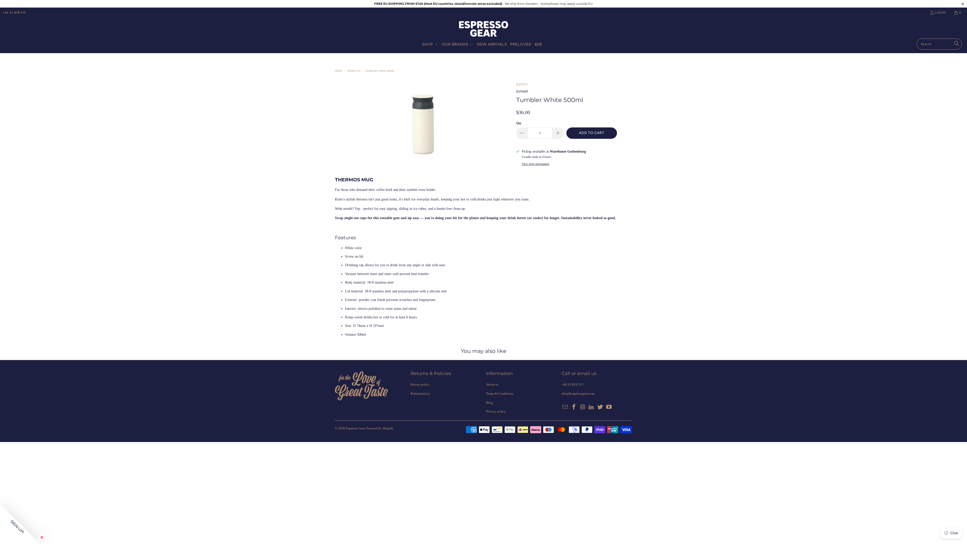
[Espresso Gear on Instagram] (582, 407)
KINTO (521, 84)
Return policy (419, 384)
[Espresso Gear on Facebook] (574, 407)
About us (492, 384)
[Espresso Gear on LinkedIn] (591, 407)
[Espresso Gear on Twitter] (600, 407)
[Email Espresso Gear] (565, 407)
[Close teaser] (41, 537)
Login (940, 12)
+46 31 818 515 (14, 12)
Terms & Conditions (499, 393)
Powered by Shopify (380, 428)
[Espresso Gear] (483, 29)
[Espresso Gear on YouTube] (609, 407)
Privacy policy (496, 411)
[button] (430, 45)
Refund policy (420, 393)
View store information (535, 164)
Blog (489, 402)
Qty (519, 123)
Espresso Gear (355, 428)
